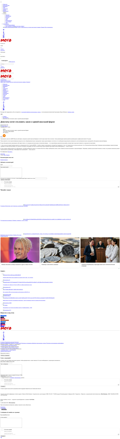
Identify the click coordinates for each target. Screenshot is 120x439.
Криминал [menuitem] (5, 6)
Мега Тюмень (7, 155)
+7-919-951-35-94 (4, 350)
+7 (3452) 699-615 (12, 350)
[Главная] (14, 41)
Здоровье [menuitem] (7, 14)
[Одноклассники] (3, 32)
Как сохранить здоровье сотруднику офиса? (15, 26)
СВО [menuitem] (7, 22)
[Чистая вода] (12, 61)
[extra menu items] (4, 13)
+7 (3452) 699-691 (4, 345)
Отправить (3, 386)
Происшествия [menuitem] (6, 5)
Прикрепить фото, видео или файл (11, 375)
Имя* (1, 164)
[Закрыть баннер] (1, 1)
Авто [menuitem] (7, 19)
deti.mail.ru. (10, 151)
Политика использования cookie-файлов (55, 343)
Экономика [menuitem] (5, 8)
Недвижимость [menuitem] (9, 20)
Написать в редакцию (5, 355)
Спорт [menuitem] (7, 18)
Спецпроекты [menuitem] (6, 23)
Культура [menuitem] (7, 17)
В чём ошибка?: (3, 417)
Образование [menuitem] (8, 16)
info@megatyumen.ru (12, 345)
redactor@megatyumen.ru (13, 347)
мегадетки (2, 153)
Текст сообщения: (4, 364)
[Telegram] (3, 34)
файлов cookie (71, 112)
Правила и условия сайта (15, 343)
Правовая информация (5, 343)
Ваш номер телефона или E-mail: (7, 361)
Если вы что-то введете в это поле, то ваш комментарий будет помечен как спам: (17, 178)
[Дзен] (3, 31)
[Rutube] (3, 35)
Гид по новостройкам (10, 25)
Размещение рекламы (9, 342)
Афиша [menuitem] (4, 9)
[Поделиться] (1, 437)
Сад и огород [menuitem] (8, 21)
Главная (4, 116)
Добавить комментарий (5, 179)
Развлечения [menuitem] (5, 11)
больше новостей (4, 236)
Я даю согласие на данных (13, 377)
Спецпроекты (3, 79)
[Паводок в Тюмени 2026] (4, 61)
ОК (1, 114)
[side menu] (1, 2)
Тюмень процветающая (5, 80)
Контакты (16, 342)
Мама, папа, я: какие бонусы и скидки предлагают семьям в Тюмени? (15, 82)
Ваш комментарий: (4, 167)
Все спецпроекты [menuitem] (49, 27)
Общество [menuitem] (5, 4)
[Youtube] (3, 37)
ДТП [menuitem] (4, 7)
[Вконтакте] (3, 29)
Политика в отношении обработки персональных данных (33, 343)
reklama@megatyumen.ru (5, 351)
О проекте (2, 342)
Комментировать (4, 159)
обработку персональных (15, 377)
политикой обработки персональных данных (31, 112)
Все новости (5, 117)
